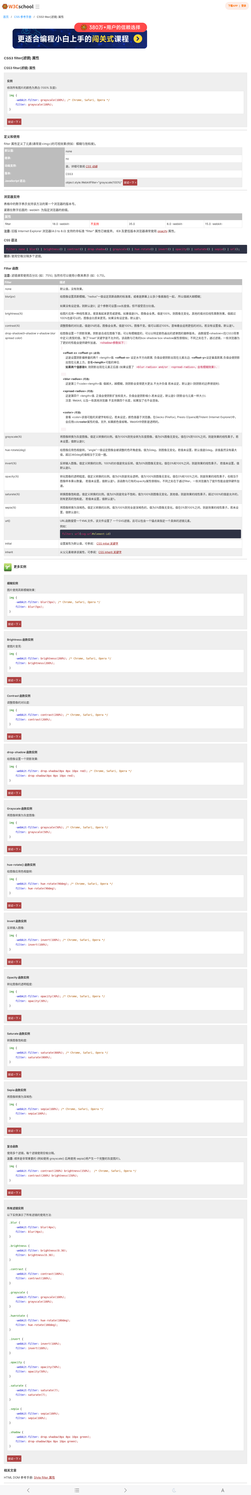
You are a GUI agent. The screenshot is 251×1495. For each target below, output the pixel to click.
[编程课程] (125, 37)
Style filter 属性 (44, 1477)
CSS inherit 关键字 (110, 552)
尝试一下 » (14, 121)
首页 (6, 16)
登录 (243, 6)
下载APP (233, 6)
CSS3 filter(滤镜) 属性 (50, 16)
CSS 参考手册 (22, 16)
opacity (162, 231)
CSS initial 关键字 (107, 543)
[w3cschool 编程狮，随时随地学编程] (18, 6)
